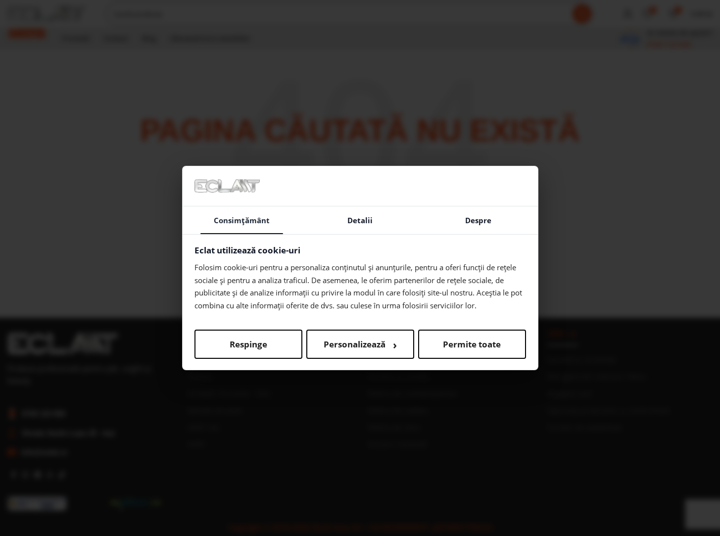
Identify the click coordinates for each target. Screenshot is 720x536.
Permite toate (472, 344)
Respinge (248, 344)
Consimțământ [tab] (242, 220)
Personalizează (360, 344)
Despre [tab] (478, 220)
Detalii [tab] (360, 220)
